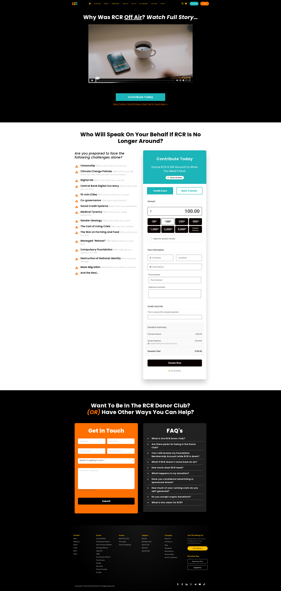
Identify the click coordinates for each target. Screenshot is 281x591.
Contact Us (168, 541)
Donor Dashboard (125, 545)
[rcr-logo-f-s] (74, 3)
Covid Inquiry (100, 560)
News (75, 538)
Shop (166, 545)
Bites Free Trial (124, 538)
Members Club (146, 541)
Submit (106, 501)
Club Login (122, 541)
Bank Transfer (189, 190)
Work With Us (169, 551)
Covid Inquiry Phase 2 (103, 557)
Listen (75, 548)
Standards (168, 548)
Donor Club (145, 545)
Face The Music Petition (104, 545)
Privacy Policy (169, 554)
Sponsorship (146, 551)
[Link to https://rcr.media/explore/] (183, 3)
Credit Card (160, 190)
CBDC (98, 554)
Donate (144, 538)
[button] (174, 438)
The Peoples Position (103, 541)
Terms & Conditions (171, 557)
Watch (75, 545)
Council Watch (101, 538)
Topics (75, 554)
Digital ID (99, 551)
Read (75, 551)
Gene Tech (99, 566)
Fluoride (99, 572)
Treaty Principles (101, 569)
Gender (98, 563)
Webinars (76, 541)
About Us (168, 538)
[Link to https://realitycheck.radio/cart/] (186, 3)
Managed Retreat (102, 548)
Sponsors (145, 548)
